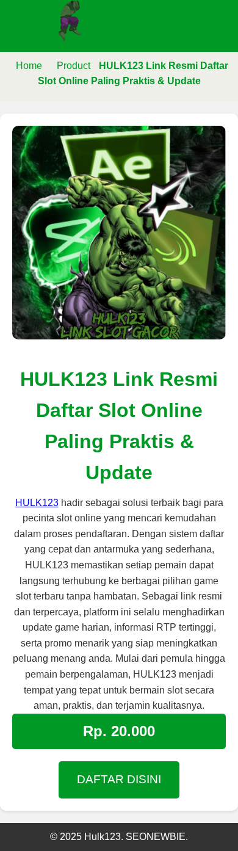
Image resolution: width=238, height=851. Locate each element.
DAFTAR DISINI (119, 779)
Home (29, 65)
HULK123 (37, 503)
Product (73, 65)
